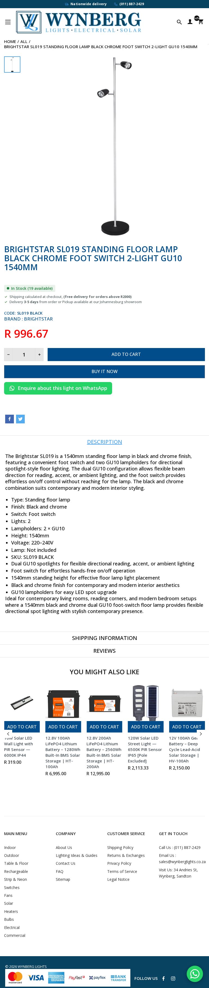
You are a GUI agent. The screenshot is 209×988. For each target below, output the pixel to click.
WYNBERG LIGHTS (32, 966)
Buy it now (104, 371)
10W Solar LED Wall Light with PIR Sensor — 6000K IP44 (18, 746)
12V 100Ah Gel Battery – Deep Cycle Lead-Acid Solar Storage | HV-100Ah (184, 749)
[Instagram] (173, 978)
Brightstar (38, 319)
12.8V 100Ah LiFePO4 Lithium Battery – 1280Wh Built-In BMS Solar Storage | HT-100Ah (62, 752)
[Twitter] (20, 419)
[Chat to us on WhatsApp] (195, 974)
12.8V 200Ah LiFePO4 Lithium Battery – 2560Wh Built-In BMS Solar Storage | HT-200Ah (104, 752)
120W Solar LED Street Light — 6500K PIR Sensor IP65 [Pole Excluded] (145, 749)
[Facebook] (9, 419)
